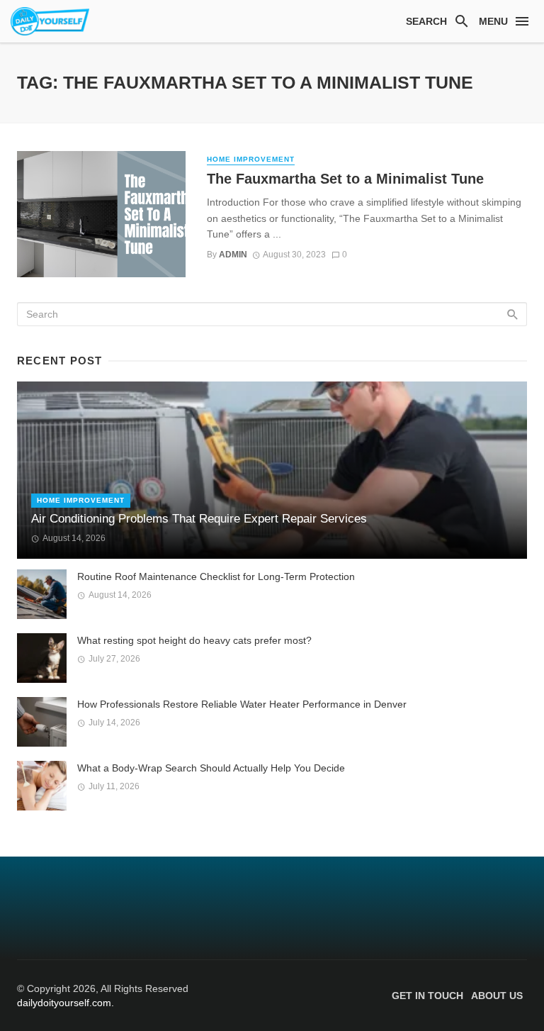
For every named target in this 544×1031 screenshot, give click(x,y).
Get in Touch (427, 995)
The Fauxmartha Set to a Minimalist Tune (345, 178)
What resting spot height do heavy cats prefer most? (194, 640)
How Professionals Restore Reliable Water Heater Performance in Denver (242, 704)
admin (233, 255)
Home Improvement (251, 159)
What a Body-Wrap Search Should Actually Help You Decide (211, 768)
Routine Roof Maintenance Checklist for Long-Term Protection (216, 576)
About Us (497, 995)
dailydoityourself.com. (65, 1002)
